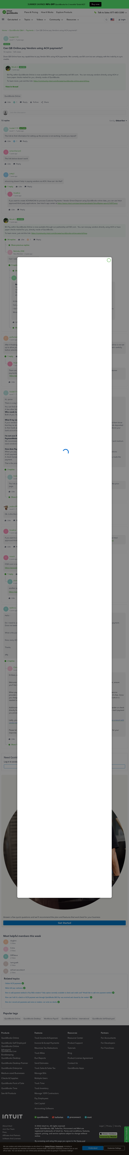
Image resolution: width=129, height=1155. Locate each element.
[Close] (108, 260)
